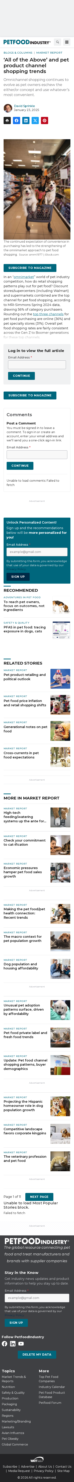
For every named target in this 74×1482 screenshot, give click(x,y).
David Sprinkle (24, 106)
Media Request (19, 1471)
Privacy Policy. (16, 569)
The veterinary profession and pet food (25, 1159)
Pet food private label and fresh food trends (25, 1035)
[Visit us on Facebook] (4, 1343)
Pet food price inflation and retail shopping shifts (25, 703)
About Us (45, 1466)
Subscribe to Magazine (30, 268)
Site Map (63, 1471)
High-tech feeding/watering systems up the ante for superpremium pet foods (25, 817)
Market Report (49, 52)
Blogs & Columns (18, 52)
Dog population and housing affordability (21, 966)
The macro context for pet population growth (23, 939)
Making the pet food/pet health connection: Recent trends (24, 913)
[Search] (57, 42)
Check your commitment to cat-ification (25, 842)
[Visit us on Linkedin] (12, 1343)
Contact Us (63, 1466)
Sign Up (18, 576)
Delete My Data (37, 1354)
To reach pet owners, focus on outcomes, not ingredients (24, 606)
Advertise (27, 1466)
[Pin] (44, 120)
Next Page (39, 1197)
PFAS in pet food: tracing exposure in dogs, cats (25, 629)
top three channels (48, 314)
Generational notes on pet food (25, 729)
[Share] (16, 120)
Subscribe (10, 1466)
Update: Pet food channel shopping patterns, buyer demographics (25, 1064)
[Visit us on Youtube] (21, 1343)
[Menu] (66, 42)
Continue (21, 376)
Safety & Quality (16, 622)
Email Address (20, 357)
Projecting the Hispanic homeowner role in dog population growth (23, 1106)
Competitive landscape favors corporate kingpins (25, 1131)
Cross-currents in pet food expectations (21, 755)
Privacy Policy (44, 1471)
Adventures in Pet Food (22, 597)
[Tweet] (35, 120)
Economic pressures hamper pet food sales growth (23, 872)
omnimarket (24, 277)
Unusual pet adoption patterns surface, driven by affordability (24, 1009)
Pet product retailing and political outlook (25, 677)
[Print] (7, 120)
